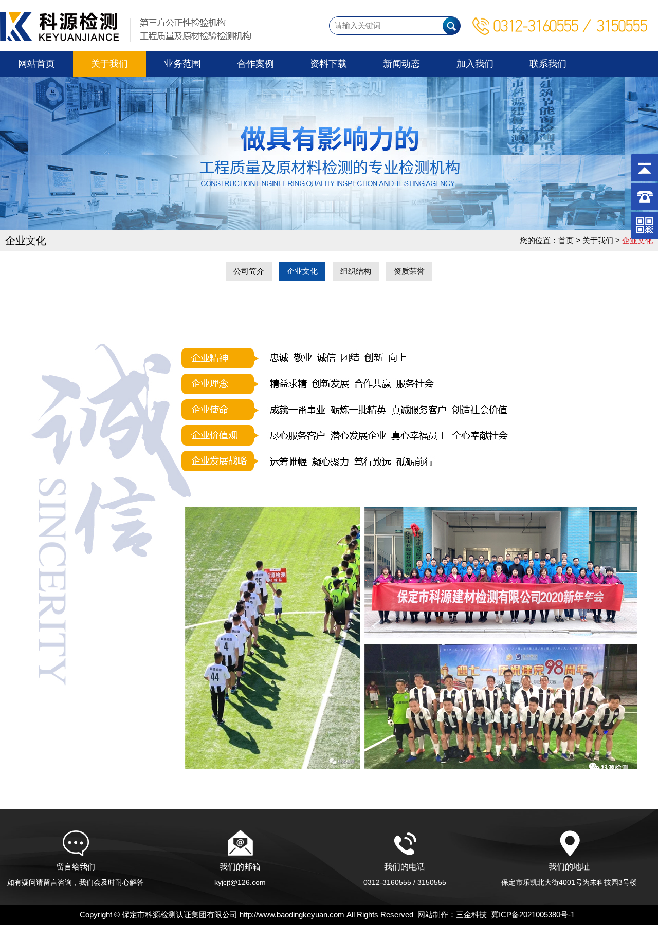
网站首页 (36, 64)
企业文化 (302, 271)
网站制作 (432, 914)
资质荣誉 (409, 271)
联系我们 (547, 64)
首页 (566, 240)
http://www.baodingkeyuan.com (292, 914)
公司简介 (248, 271)
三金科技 (471, 914)
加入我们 (475, 64)
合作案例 (255, 64)
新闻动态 (401, 64)
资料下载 (328, 64)
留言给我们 (75, 874)
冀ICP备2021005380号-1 (533, 914)
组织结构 (355, 271)
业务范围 (182, 64)
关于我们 (109, 64)
